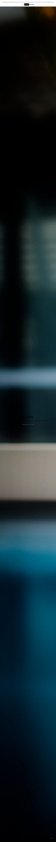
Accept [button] (26, 4)
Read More (31, 4)
